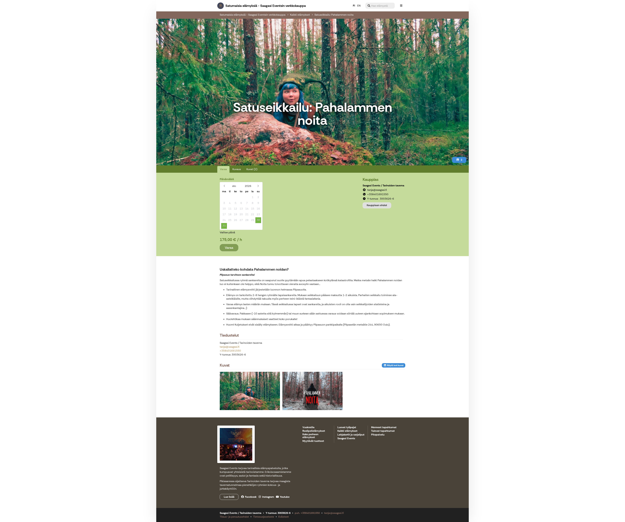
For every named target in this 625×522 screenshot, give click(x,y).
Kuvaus (236, 169)
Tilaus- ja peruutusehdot (234, 516)
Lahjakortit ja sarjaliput (350, 434)
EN (359, 5)
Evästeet (283, 516)
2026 (248, 186)
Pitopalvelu (377, 434)
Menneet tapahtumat (383, 427)
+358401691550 (230, 350)
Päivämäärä (227, 179)
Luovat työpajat (346, 427)
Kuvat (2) (251, 169)
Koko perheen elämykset (310, 436)
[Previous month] (224, 186)
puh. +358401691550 (307, 513)
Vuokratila (308, 427)
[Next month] (258, 186)
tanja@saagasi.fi (229, 346)
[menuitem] (380, 5)
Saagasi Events (346, 438)
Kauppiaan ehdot (377, 205)
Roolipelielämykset (313, 431)
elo (234, 186)
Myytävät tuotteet (313, 441)
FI (354, 5)
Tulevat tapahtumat (383, 431)
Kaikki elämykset (300, 14)
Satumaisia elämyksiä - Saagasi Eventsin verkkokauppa (252, 14)
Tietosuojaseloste (263, 516)
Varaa (223, 169)
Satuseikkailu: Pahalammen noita (334, 14)
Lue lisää (229, 497)
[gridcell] (224, 197)
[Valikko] (401, 5)
